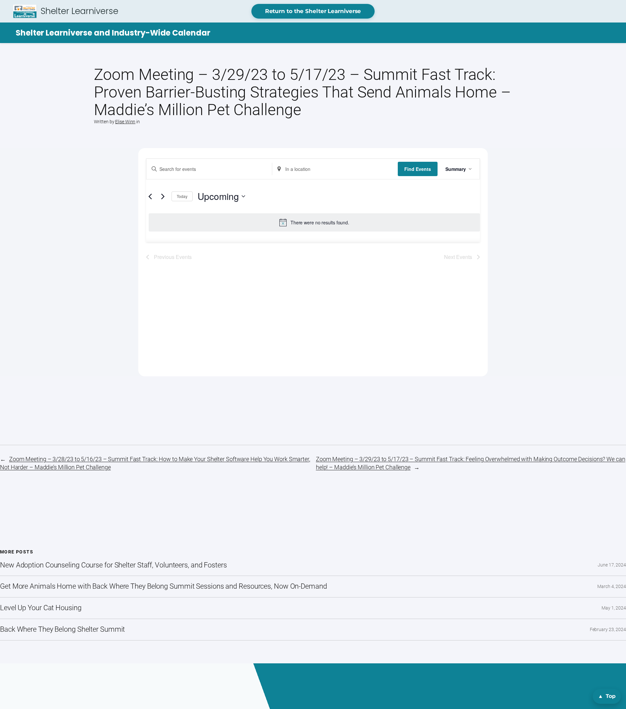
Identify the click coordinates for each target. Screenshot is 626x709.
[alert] (314, 222)
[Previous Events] (150, 196)
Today (182, 196)
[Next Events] (163, 196)
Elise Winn (125, 121)
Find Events (417, 169)
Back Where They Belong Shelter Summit (62, 629)
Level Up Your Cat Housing (41, 608)
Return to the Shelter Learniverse (313, 11)
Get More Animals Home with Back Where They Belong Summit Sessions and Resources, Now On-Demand (163, 586)
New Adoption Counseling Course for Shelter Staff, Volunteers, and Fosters (113, 565)
